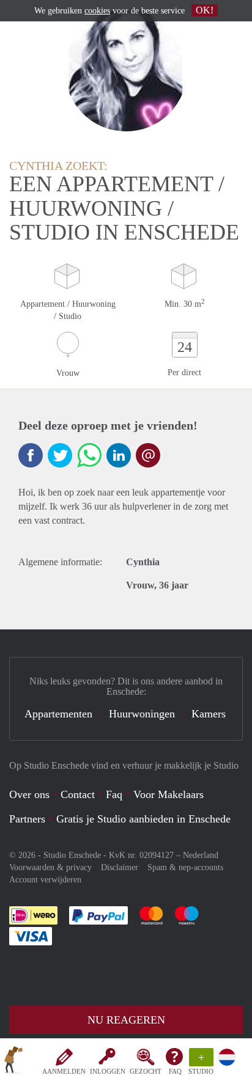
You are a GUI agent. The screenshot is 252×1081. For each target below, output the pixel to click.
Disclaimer (119, 867)
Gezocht (145, 1071)
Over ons (29, 794)
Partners (27, 819)
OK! (204, 10)
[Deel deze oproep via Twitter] (60, 455)
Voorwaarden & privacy (50, 867)
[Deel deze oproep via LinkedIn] (118, 455)
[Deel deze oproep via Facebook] (30, 455)
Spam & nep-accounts (185, 867)
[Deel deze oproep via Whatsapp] (89, 455)
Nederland (200, 855)
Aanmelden (64, 1071)
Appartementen (58, 714)
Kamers (208, 714)
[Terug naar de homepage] (13, 1062)
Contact (78, 794)
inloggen (107, 1071)
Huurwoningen (142, 714)
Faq (114, 794)
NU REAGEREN (126, 1020)
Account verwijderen (45, 879)
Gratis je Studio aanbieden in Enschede (143, 819)
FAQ (175, 1071)
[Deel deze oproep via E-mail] (148, 455)
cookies (97, 10)
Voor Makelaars (168, 794)
